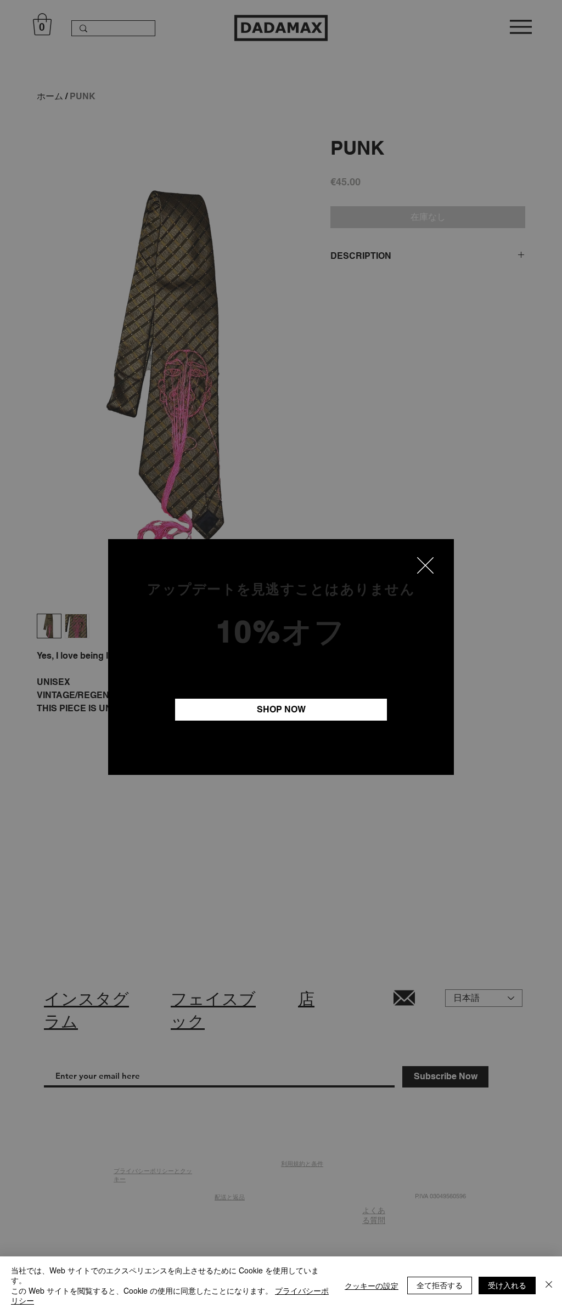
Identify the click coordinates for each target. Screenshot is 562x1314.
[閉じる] (548, 1285)
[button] (425, 565)
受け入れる (507, 1284)
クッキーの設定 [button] (371, 1285)
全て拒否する (440, 1284)
